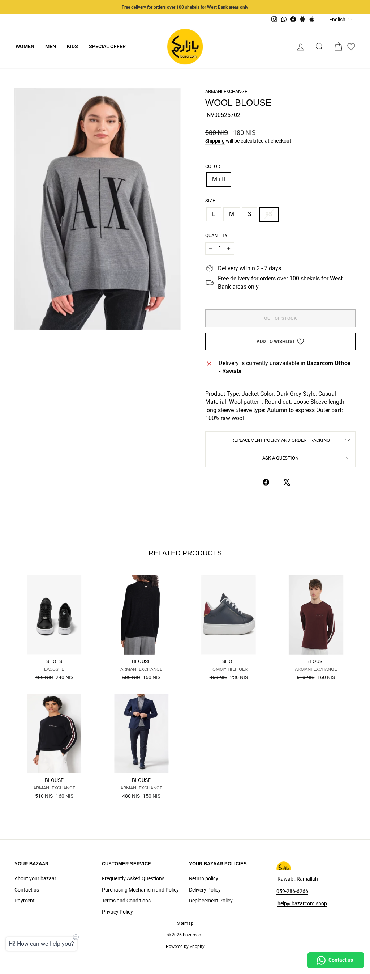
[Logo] (185, 47)
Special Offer (107, 46)
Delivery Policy (205, 890)
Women (25, 46)
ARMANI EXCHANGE (226, 91)
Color (212, 166)
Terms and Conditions (126, 900)
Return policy (203, 878)
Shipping (215, 141)
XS (268, 214)
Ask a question (280, 458)
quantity (216, 235)
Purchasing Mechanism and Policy (140, 890)
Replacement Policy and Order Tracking (280, 440)
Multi (218, 179)
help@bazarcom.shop (302, 903)
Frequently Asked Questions (133, 878)
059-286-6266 (292, 891)
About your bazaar (35, 878)
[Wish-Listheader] (351, 46)
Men (50, 46)
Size (210, 200)
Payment (24, 900)
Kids (72, 46)
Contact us (26, 890)
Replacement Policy (211, 900)
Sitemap (185, 923)
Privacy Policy (117, 912)
